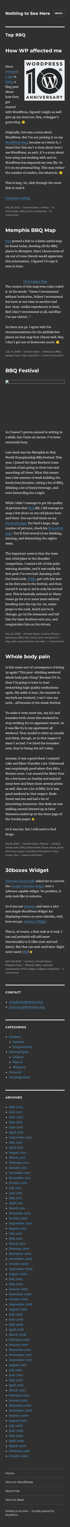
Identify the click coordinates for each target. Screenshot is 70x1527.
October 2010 (18, 1218)
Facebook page (16, 523)
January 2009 (18, 1289)
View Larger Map (35, 281)
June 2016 (16, 1127)
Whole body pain (27, 656)
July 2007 (15, 1370)
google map (12, 355)
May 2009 (16, 1284)
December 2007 (20, 1350)
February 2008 (19, 1339)
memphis (33, 355)
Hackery (18, 1042)
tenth (30, 211)
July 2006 (15, 1425)
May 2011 (15, 1198)
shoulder (40, 641)
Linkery (44, 207)
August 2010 (17, 1228)
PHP (23, 968)
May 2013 (15, 1142)
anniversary (12, 211)
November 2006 (20, 1410)
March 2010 (17, 1243)
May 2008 (16, 1324)
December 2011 (19, 1173)
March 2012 (17, 1157)
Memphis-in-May (48, 851)
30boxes (30, 906)
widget (31, 968)
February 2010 (19, 1248)
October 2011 (18, 1183)
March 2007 (17, 1390)
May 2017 (15, 1122)
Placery (55, 633)
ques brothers (26, 641)
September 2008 (20, 1304)
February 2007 (19, 1395)
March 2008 (17, 1334)
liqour (20, 851)
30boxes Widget (27, 870)
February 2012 (19, 1162)
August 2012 (17, 1152)
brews (52, 847)
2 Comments (56, 641)
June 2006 (16, 1431)
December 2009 (20, 1253)
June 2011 (15, 1193)
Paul (8, 241)
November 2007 (20, 1355)
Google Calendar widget (28, 886)
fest (27, 637)
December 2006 (20, 1405)
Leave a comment (52, 355)
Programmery (13, 965)
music (9, 855)
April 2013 (16, 1147)
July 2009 (15, 1279)
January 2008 (18, 1345)
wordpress (40, 211)
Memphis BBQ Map (30, 230)
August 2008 (18, 1309)
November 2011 (20, 1178)
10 (53, 207)
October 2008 (18, 1299)
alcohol (56, 843)
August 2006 (18, 1420)
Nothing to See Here (27, 13)
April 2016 (16, 1132)
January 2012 (18, 1168)
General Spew (31, 207)
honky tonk (36, 637)
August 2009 (18, 1274)
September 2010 (20, 1223)
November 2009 (20, 1259)
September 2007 (20, 1360)
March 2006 (17, 1446)
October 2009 (18, 1264)
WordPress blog (16, 142)
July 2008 (15, 1314)
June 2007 (16, 1375)
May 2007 (16, 1380)
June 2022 (16, 1117)
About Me (12, 1491)
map (23, 355)
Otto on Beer (14, 1500)
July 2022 (15, 1112)
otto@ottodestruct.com (26, 1002)
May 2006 (16, 1436)
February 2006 (19, 1451)
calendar (47, 965)
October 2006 (18, 1415)
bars (16, 847)
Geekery (29, 961)
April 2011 (16, 1203)
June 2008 (16, 1319)
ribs (16, 855)
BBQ (23, 211)
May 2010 (15, 1238)
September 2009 (21, 1269)
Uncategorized (19, 1077)
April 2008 (16, 1329)
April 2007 (16, 1385)
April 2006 (16, 1441)
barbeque (11, 637)
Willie (31, 579)
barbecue (48, 351)
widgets (41, 968)
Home (9, 1473)
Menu (59, 13)
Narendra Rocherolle (20, 881)
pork (14, 641)
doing (9, 81)
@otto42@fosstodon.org (27, 1007)
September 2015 (20, 1137)
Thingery (19, 1067)
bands (9, 847)
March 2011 (17, 1208)
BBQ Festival (22, 370)
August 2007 (18, 1365)
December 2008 (20, 1294)
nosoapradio (12, 968)
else (10, 76)
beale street (33, 847)
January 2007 (18, 1400)
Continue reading (17, 198)
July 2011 (15, 1188)
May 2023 (16, 1107)
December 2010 (20, 1213)
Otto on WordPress (19, 1482)
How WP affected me (33, 51)
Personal (15, 1072)
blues (44, 847)
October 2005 (18, 1456)
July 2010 (15, 1233)
